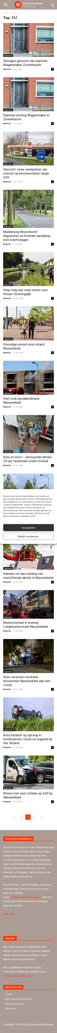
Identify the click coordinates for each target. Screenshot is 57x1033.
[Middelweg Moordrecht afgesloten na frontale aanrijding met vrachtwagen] (28, 209)
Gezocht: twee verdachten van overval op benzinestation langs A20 (26, 173)
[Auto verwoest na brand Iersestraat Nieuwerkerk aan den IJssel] (28, 656)
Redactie (7, 69)
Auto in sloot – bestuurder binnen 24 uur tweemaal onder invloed (27, 459)
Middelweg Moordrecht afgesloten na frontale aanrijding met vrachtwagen (26, 236)
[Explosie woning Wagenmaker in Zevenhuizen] (28, 94)
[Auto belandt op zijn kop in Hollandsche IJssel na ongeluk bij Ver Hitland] (28, 714)
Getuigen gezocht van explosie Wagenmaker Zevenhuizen (25, 63)
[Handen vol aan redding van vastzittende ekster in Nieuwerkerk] (28, 553)
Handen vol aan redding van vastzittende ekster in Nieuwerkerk (28, 576)
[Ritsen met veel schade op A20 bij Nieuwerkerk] (28, 772)
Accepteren (28, 527)
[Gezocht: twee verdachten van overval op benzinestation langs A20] (28, 148)
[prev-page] (15, 817)
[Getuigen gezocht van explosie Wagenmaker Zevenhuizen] (28, 40)
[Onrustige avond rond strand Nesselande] (28, 323)
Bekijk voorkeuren (28, 536)
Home (6, 12)
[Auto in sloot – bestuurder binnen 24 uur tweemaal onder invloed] (28, 434)
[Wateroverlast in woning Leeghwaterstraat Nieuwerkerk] (28, 604)
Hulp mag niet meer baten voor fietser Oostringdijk (25, 292)
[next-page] (41, 817)
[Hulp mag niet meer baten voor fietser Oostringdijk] (28, 269)
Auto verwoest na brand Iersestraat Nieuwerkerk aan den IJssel (26, 681)
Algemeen (8, 55)
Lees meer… (10, 913)
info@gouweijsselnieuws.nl (25, 897)
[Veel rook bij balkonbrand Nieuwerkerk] (28, 378)
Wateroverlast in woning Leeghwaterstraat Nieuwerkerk (25, 625)
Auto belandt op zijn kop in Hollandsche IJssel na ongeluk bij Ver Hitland (27, 739)
